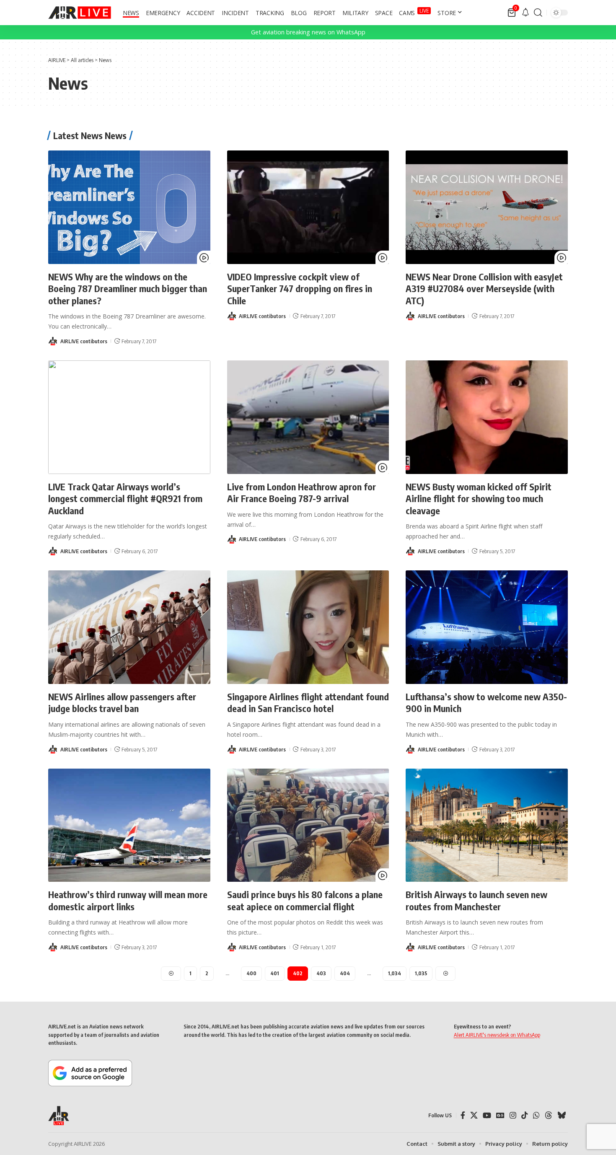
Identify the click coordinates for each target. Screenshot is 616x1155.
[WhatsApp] (536, 1115)
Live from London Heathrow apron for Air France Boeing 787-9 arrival (301, 493)
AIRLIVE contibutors (83, 341)
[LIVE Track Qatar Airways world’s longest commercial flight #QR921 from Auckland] (129, 417)
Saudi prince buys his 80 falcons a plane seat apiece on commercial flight (305, 900)
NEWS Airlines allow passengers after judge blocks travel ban (122, 703)
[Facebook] (462, 1115)
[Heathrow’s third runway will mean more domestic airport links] (129, 825)
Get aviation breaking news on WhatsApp (308, 32)
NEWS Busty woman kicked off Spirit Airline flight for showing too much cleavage (478, 498)
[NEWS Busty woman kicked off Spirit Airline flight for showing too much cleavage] (487, 417)
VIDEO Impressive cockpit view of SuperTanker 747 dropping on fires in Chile (299, 288)
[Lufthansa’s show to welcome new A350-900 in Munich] (487, 627)
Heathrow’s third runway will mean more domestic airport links (127, 900)
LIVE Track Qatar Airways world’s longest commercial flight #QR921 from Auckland (125, 498)
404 (345, 973)
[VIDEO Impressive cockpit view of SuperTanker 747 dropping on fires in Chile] (308, 207)
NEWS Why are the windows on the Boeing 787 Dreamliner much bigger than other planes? (127, 288)
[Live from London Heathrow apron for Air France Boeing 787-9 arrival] (308, 417)
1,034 (394, 973)
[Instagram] (512, 1115)
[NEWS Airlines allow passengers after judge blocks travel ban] (129, 627)
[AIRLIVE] (79, 12)
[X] (474, 1115)
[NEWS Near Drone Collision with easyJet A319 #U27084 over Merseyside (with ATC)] (487, 207)
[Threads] (548, 1115)
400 (251, 973)
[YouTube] (487, 1115)
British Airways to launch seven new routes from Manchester (476, 900)
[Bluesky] (561, 1115)
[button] (538, 12)
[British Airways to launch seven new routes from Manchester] (487, 825)
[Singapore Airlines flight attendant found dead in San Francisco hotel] (308, 627)
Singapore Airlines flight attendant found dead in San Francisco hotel (308, 703)
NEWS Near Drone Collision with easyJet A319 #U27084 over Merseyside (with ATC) (484, 288)
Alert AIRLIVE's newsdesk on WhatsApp (497, 1034)
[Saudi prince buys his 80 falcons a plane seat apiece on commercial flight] (308, 825)
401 (274, 973)
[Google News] (500, 1115)
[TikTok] (524, 1115)
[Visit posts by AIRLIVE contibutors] (52, 341)
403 (321, 973)
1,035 (421, 973)
